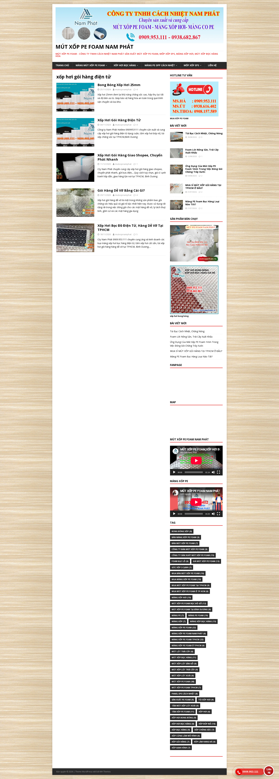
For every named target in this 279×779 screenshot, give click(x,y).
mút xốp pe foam (183, 681)
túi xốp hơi (206, 699)
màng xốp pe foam (184, 627)
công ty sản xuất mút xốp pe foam (193, 555)
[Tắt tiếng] (213, 472)
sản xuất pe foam (183, 699)
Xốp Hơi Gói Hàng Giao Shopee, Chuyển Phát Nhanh (130, 157)
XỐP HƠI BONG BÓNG (184, 717)
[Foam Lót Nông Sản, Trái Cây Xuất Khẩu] (176, 156)
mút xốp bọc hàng (184, 657)
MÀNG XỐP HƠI (181, 597)
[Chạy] (174, 472)
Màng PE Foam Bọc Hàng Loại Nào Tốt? (202, 203)
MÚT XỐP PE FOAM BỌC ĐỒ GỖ (189, 603)
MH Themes (105, 771)
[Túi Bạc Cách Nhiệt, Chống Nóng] (176, 139)
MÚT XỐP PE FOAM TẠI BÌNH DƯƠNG (191, 609)
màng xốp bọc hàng (203, 621)
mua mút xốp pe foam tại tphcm (190, 585)
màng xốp (179, 621)
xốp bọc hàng (181, 729)
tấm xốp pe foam (183, 711)
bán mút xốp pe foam (185, 543)
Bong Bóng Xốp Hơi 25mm (119, 85)
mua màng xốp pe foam (186, 579)
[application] (196, 460)
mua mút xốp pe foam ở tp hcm (190, 591)
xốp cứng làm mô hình (186, 735)
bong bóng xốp (182, 531)
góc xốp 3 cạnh (181, 567)
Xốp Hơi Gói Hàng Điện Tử (119, 120)
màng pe (178, 615)
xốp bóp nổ (207, 723)
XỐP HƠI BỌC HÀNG (125, 65)
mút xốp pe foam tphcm (186, 687)
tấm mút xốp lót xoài (185, 705)
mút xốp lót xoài (183, 675)
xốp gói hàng (180, 741)
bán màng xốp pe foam (185, 537)
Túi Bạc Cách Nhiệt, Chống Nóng (204, 133)
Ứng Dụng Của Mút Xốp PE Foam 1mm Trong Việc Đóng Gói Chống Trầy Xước (203, 168)
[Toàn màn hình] (218, 472)
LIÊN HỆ (212, 65)
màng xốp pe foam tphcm (187, 639)
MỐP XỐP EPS (191, 65)
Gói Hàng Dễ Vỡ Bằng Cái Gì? (121, 190)
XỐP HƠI (204, 711)
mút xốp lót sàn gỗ (184, 663)
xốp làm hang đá (204, 741)
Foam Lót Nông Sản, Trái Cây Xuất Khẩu (202, 151)
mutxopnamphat (123, 89)
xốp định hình (181, 747)
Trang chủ (62, 65)
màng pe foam (198, 615)
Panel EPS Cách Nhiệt (185, 693)
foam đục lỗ (180, 561)
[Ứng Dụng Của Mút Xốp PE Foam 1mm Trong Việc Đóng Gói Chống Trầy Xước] (176, 172)
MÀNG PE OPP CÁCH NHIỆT (160, 65)
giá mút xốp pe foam (206, 561)
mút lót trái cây (182, 651)
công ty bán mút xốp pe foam (189, 549)
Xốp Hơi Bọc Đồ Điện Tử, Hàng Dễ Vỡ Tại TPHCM (130, 227)
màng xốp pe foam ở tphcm (188, 645)
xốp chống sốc (204, 729)
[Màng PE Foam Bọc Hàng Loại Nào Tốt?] (176, 207)
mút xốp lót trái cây (185, 669)
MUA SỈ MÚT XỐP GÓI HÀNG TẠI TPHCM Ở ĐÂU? (203, 187)
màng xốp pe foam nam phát (189, 633)
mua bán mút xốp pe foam (188, 573)
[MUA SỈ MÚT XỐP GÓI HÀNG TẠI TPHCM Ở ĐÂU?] (176, 191)
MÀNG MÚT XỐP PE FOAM (90, 65)
